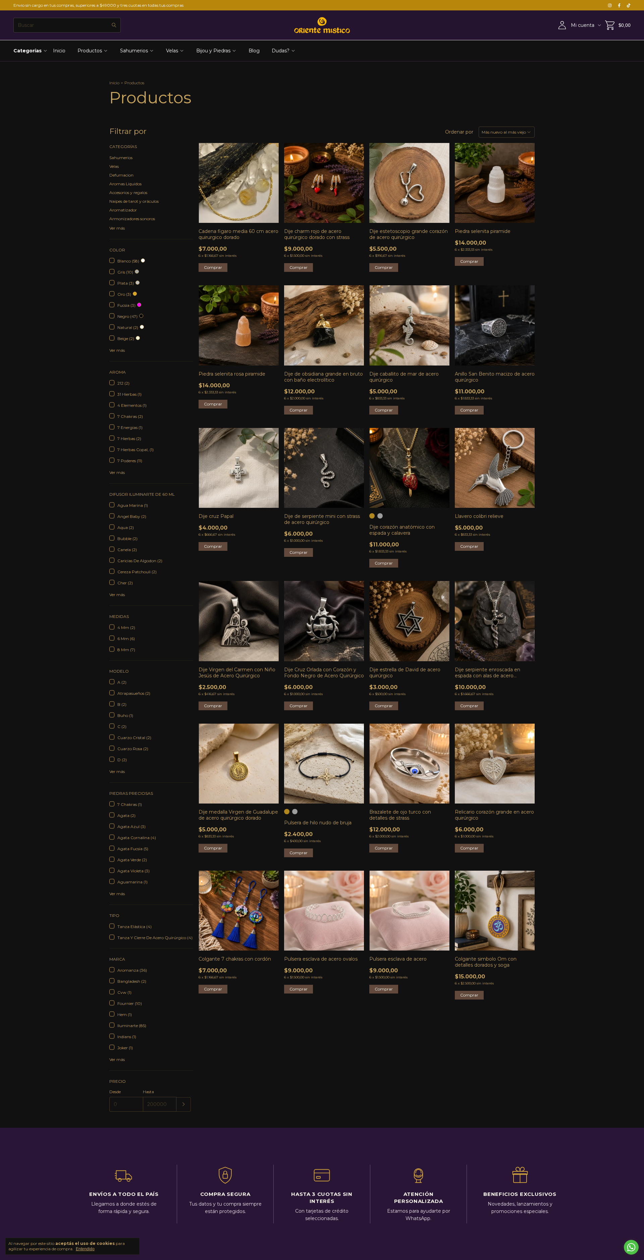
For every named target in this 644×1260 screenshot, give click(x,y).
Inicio (59, 51)
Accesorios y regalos (128, 192)
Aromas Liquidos (125, 183)
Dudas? (280, 51)
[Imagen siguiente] (354, 759)
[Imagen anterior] (294, 759)
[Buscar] (114, 25)
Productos (89, 51)
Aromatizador (123, 209)
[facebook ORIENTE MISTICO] (619, 5)
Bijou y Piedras (213, 51)
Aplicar (183, 1104)
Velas (172, 51)
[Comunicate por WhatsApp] (631, 1247)
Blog (254, 51)
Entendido (85, 1249)
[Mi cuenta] (562, 25)
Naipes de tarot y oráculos (134, 201)
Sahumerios (134, 51)
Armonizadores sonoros (132, 218)
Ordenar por (459, 132)
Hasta (148, 1091)
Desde (115, 1091)
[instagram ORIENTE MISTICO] (610, 5)
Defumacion (121, 175)
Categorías (27, 51)
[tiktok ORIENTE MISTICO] (629, 5)
